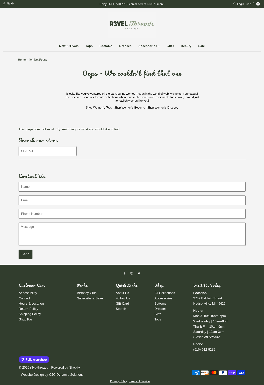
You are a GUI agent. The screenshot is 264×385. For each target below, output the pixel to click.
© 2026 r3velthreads (33, 367)
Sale (201, 46)
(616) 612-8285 (204, 349)
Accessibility (28, 293)
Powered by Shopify (65, 367)
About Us (122, 293)
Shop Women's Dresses (162, 107)
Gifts (170, 46)
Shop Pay (26, 319)
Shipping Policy (30, 314)
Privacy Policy (118, 381)
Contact (24, 298)
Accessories (148, 46)
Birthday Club (86, 293)
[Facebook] (4, 4)
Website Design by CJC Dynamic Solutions (51, 375)
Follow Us (123, 298)
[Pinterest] (12, 4)
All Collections (164, 293)
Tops (89, 46)
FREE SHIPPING (118, 4)
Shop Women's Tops (99, 107)
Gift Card (122, 303)
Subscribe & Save (90, 298)
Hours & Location (31, 303)
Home (22, 59)
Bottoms (106, 46)
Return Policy (28, 309)
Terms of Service (139, 381)
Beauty (186, 46)
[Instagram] (8, 4)
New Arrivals (69, 46)
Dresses (125, 46)
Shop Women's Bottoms (129, 107)
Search (121, 309)
